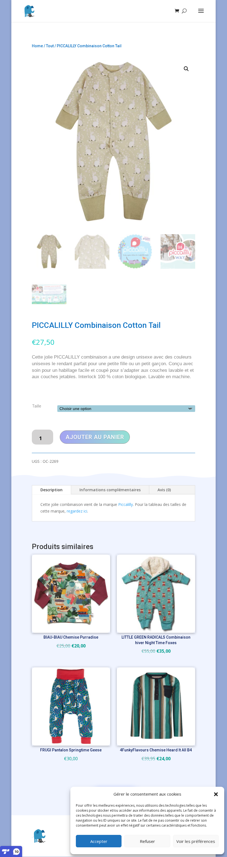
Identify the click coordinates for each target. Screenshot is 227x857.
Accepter (98, 841)
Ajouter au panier (95, 437)
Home (37, 46)
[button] (216, 794)
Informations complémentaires (110, 489)
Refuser (147, 841)
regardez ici (77, 511)
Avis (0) (164, 489)
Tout (50, 46)
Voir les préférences (195, 841)
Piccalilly (125, 504)
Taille (36, 406)
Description (51, 489)
